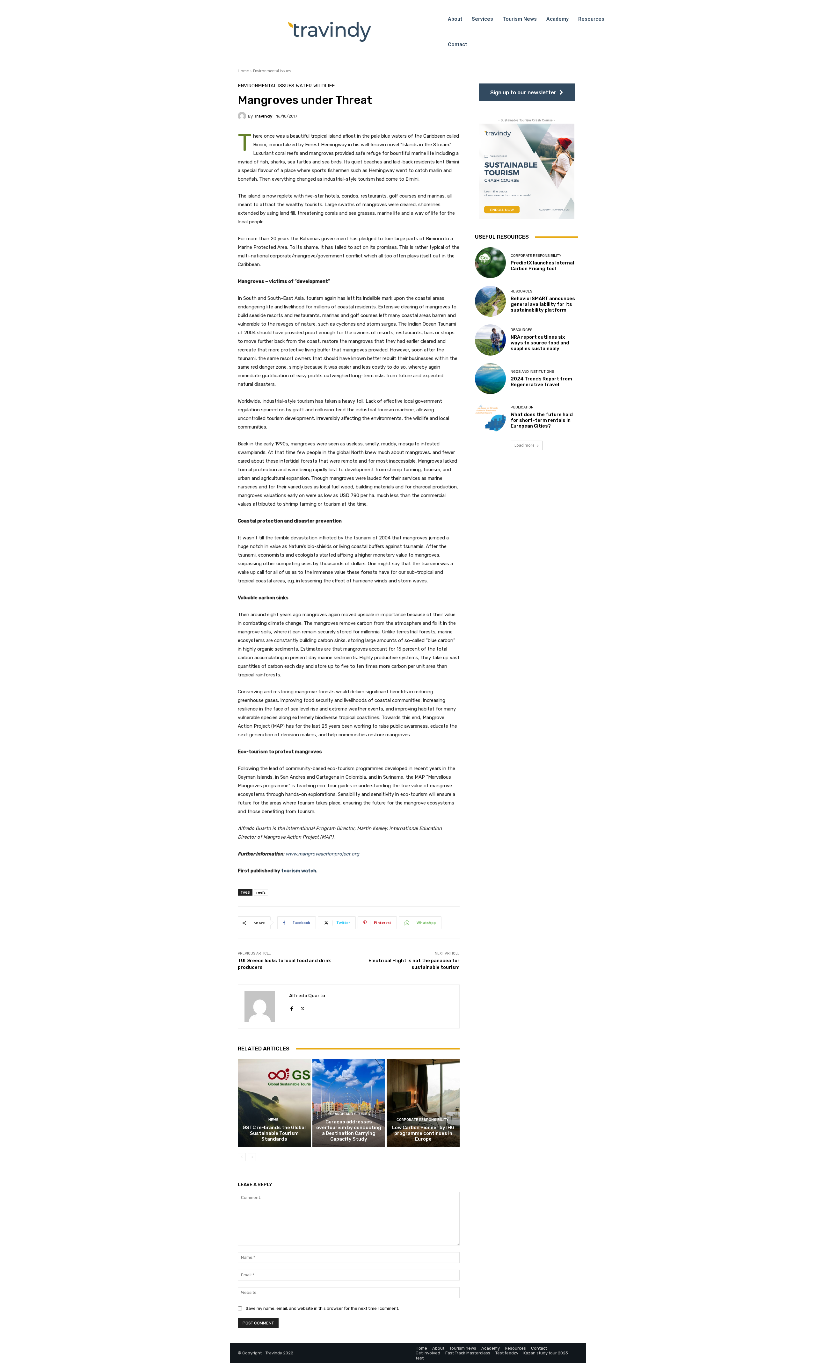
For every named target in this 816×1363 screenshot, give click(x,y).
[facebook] (291, 1007)
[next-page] (252, 1157)
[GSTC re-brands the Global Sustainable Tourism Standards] (274, 1102)
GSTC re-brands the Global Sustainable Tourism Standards (274, 1133)
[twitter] (302, 1007)
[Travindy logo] (329, 32)
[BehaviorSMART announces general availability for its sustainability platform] (490, 301)
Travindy (263, 116)
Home (243, 71)
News (273, 1119)
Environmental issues (272, 71)
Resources (521, 291)
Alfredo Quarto (307, 996)
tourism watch (298, 871)
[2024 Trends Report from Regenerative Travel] (490, 378)
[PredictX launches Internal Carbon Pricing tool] (490, 262)
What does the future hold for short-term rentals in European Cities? (542, 420)
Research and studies (347, 1114)
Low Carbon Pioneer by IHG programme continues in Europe (423, 1133)
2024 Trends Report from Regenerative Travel (541, 381)
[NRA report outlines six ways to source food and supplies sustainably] (490, 339)
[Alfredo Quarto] (263, 1006)
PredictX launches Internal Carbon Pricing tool (542, 265)
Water (304, 85)
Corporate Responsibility (422, 1119)
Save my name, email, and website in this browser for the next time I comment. (322, 1308)
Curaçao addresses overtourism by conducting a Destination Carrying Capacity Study (348, 1130)
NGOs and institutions (532, 371)
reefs (261, 892)
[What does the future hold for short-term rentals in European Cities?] (490, 417)
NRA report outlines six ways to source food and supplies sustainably (540, 342)
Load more (524, 445)
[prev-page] (242, 1157)
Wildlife (324, 85)
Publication (522, 407)
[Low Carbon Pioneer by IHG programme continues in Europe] (423, 1102)
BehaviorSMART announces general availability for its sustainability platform (543, 304)
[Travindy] (243, 116)
